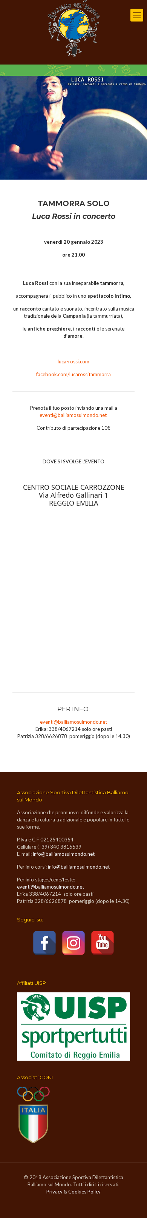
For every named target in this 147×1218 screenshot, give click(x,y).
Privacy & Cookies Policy (73, 1192)
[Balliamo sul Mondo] (73, 28)
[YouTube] (102, 943)
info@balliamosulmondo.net (64, 854)
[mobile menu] (136, 15)
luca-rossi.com (73, 361)
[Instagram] (73, 943)
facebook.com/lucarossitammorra (73, 374)
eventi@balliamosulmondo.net (73, 415)
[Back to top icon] (131, 1202)
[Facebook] (44, 943)
